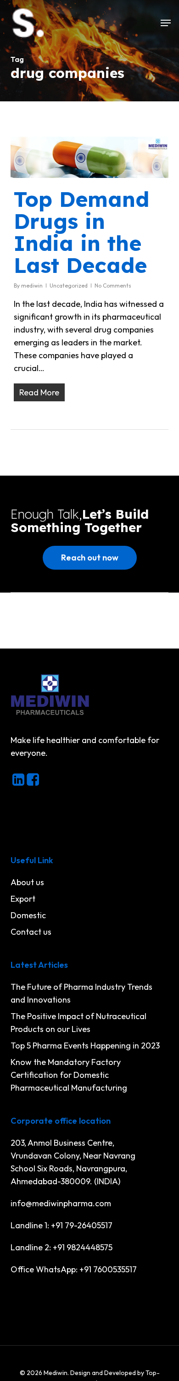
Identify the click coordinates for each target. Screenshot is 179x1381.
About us (27, 882)
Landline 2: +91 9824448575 (61, 1247)
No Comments (113, 285)
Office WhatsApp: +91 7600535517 (74, 1269)
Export (23, 898)
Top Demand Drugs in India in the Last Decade (81, 232)
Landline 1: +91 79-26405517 (61, 1225)
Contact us (31, 931)
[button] (166, 23)
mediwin (32, 285)
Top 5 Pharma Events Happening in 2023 (85, 1045)
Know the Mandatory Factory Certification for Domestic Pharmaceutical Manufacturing (69, 1075)
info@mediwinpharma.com (61, 1203)
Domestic (28, 915)
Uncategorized (69, 285)
